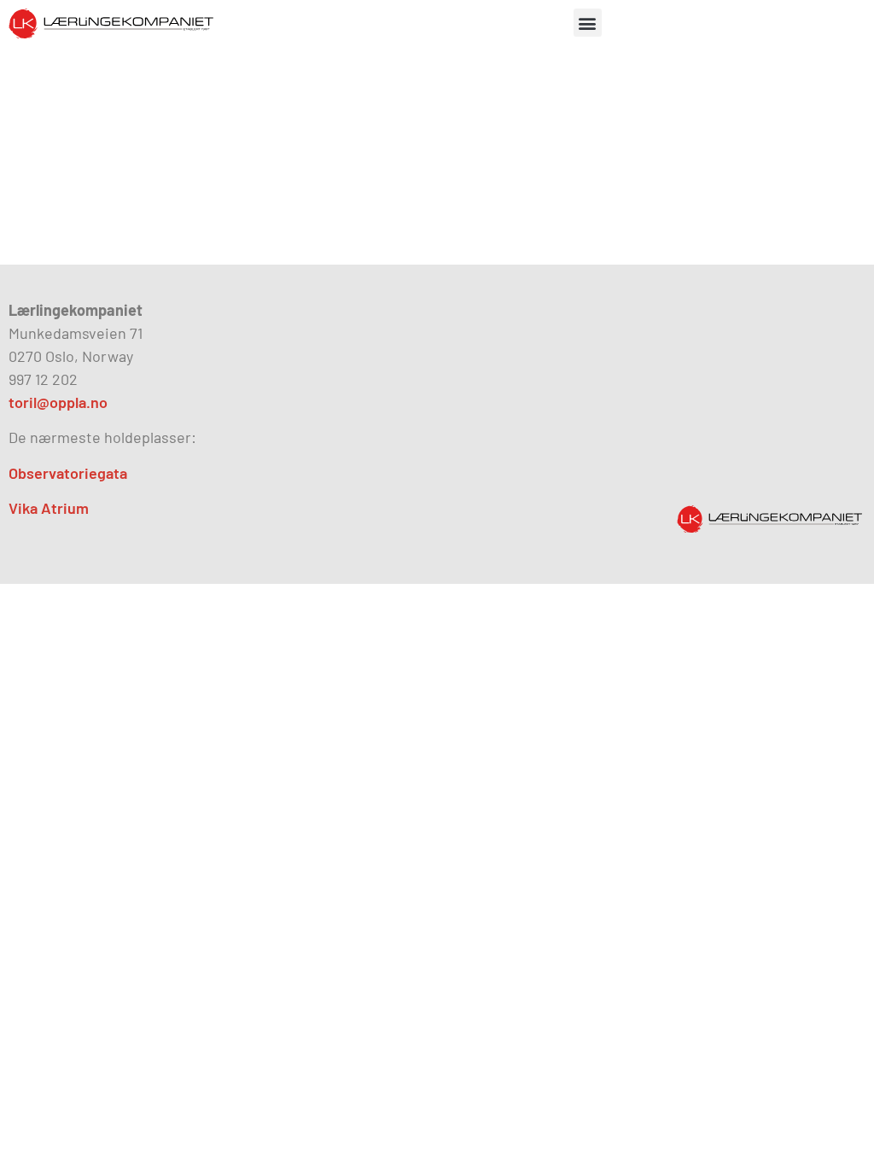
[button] (588, 23)
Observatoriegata (68, 472)
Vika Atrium (49, 507)
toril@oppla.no (58, 402)
